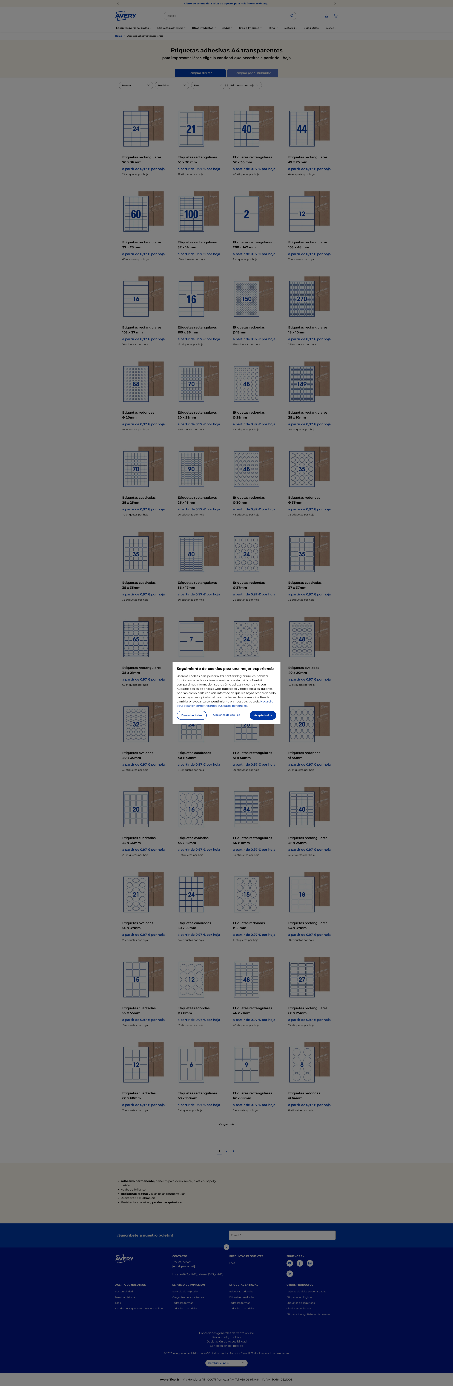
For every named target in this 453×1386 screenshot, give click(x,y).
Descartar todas (191, 715)
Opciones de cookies (226, 714)
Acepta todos (263, 715)
